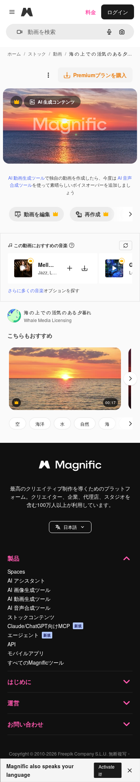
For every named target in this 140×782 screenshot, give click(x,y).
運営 (13, 703)
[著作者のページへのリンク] (14, 316)
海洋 (39, 423)
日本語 (70, 527)
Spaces (16, 571)
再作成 (87, 215)
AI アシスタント (26, 580)
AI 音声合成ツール (28, 607)
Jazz (42, 272)
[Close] (130, 770)
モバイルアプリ (25, 653)
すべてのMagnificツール (35, 662)
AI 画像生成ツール (28, 589)
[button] (70, 527)
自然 (84, 423)
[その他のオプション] (48, 74)
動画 (57, 53)
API (11, 644)
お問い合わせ (25, 724)
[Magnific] (70, 466)
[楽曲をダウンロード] (84, 268)
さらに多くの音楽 (26, 290)
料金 (90, 12)
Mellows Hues (47, 264)
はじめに (19, 681)
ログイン (117, 12)
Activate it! (107, 770)
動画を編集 (32, 215)
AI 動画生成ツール (26, 177)
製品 (13, 558)
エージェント (29, 634)
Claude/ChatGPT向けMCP (44, 626)
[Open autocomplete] (16, 32)
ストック (37, 53)
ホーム (14, 53)
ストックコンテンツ (31, 617)
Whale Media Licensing (48, 320)
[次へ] (130, 214)
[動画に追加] (69, 268)
